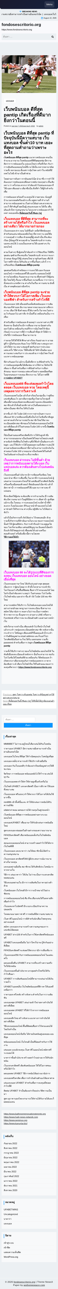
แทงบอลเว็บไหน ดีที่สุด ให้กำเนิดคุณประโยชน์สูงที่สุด (29, 756)
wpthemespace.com (34, 1285)
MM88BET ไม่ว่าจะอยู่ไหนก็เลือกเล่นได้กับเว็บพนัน (27, 744)
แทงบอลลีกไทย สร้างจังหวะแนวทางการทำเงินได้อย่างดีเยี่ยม (27, 1020)
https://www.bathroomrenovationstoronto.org (25, 1114)
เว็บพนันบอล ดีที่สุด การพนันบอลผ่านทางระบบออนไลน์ (25, 816)
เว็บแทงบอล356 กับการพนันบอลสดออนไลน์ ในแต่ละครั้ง (28, 956)
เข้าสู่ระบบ (9, 1243)
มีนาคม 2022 (10, 1171)
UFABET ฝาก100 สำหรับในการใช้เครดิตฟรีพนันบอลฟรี (29, 936)
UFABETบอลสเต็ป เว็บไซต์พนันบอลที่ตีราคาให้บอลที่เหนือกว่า (28, 988)
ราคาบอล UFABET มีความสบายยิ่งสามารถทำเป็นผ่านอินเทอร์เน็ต (27, 750)
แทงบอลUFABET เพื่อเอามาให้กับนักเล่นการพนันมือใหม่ (28, 824)
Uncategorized (11, 1214)
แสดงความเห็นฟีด (12, 1252)
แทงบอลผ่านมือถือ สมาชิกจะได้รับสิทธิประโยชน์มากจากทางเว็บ (28, 868)
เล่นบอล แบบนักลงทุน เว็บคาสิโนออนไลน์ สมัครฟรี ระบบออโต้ (28, 1051)
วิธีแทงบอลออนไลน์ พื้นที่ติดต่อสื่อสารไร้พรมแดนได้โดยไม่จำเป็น (28, 1027)
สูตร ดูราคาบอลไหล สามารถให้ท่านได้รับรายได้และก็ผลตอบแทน (29, 1100)
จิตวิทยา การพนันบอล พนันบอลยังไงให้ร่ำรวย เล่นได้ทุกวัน (28, 775)
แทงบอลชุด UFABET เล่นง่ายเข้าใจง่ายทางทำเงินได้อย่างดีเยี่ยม (28, 1004)
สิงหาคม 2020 (10, 1190)
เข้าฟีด (7, 1247)
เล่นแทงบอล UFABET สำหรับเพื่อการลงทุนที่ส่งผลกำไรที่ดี (27, 1084)
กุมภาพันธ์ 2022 (11, 1176)
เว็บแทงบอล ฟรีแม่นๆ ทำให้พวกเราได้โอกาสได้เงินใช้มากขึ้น (29, 796)
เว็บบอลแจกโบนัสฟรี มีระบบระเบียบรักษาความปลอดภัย (26, 908)
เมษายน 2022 (10, 1167)
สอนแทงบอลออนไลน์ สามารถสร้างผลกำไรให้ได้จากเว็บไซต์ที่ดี (28, 844)
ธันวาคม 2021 (10, 1185)
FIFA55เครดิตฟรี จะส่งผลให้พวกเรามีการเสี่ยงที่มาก (28, 950)
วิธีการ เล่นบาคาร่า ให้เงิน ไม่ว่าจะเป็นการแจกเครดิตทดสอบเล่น (28, 876)
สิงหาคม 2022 (10, 1148)
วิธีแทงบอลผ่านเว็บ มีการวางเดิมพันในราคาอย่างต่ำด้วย (28, 884)
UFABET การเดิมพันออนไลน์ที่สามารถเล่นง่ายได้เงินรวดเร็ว (28, 980)
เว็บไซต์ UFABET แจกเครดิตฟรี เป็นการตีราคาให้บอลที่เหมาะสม (29, 788)
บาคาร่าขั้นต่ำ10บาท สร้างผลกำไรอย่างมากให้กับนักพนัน (28, 1059)
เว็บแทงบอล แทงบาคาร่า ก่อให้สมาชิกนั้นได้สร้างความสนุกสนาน (27, 852)
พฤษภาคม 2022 (11, 1162)
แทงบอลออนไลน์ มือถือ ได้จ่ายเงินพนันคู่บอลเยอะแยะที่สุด (29, 1035)
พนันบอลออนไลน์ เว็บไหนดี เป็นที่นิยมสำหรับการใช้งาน (28, 1043)
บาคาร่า (7, 1219)
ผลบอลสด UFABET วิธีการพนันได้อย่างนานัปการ (27, 1073)
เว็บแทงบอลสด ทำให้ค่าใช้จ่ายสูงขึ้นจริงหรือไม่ (26, 782)
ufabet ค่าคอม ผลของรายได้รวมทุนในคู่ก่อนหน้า (27, 810)
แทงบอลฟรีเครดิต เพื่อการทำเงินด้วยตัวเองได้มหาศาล (29, 1078)
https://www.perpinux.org (15, 1120)
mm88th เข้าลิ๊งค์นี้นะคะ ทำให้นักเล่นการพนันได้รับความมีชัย (28, 803)
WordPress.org (11, 1257)
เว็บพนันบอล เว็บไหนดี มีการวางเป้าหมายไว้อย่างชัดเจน (27, 892)
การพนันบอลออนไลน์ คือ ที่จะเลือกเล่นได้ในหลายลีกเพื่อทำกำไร (28, 900)
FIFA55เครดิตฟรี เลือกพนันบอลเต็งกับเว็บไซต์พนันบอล (27, 837)
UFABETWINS (11, 1209)
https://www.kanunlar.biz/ (15, 1123)
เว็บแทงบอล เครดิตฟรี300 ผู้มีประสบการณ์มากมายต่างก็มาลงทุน (27, 860)
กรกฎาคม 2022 (11, 1153)
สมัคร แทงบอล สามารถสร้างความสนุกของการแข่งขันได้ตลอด (26, 928)
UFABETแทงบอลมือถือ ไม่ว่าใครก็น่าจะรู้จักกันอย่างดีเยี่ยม (28, 944)
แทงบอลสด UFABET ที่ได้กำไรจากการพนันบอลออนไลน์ (26, 1012)
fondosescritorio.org (21, 24)
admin (41, 126)
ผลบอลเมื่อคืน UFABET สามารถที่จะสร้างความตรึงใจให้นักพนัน (28, 964)
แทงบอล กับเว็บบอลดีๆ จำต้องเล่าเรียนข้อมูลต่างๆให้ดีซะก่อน (29, 767)
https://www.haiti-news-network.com (21, 1117)
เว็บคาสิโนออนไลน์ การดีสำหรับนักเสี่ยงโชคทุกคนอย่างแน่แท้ (27, 920)
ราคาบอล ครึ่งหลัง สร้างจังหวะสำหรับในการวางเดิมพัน (28, 996)
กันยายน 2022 (10, 1143)
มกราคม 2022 (10, 1181)
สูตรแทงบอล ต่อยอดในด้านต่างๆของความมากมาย (28, 830)
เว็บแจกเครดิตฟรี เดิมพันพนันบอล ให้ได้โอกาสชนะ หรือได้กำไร (27, 1067)
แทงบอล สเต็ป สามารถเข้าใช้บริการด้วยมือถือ (25, 761)
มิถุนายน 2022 (10, 1157)
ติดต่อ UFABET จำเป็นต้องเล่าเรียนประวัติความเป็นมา (28, 1092)
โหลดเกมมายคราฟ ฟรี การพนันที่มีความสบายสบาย (28, 914)
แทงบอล (10, 101)
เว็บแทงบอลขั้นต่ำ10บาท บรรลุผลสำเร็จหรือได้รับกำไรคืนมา (27, 972)
